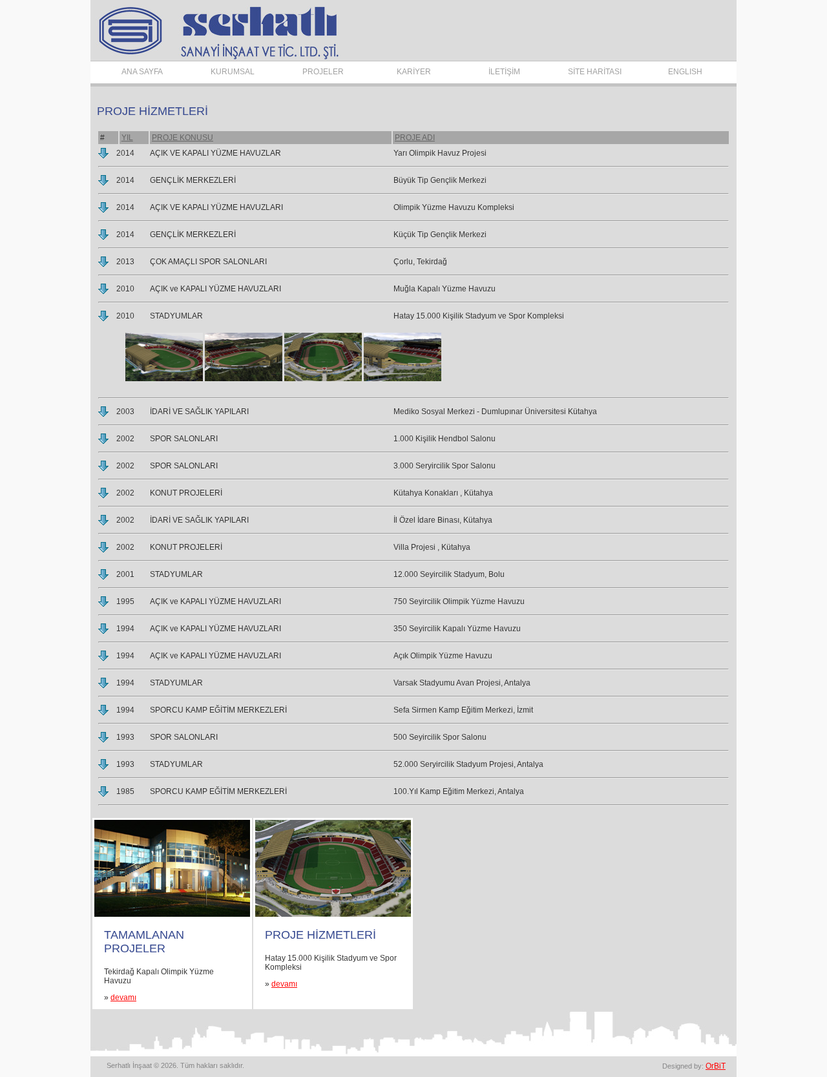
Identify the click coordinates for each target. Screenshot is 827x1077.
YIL (127, 137)
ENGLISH (685, 71)
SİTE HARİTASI (595, 71)
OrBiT (716, 1066)
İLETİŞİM (504, 71)
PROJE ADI (415, 137)
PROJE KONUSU (182, 137)
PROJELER (323, 71)
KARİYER (414, 71)
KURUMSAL (233, 71)
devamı (123, 997)
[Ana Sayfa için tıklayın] (216, 58)
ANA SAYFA (142, 71)
